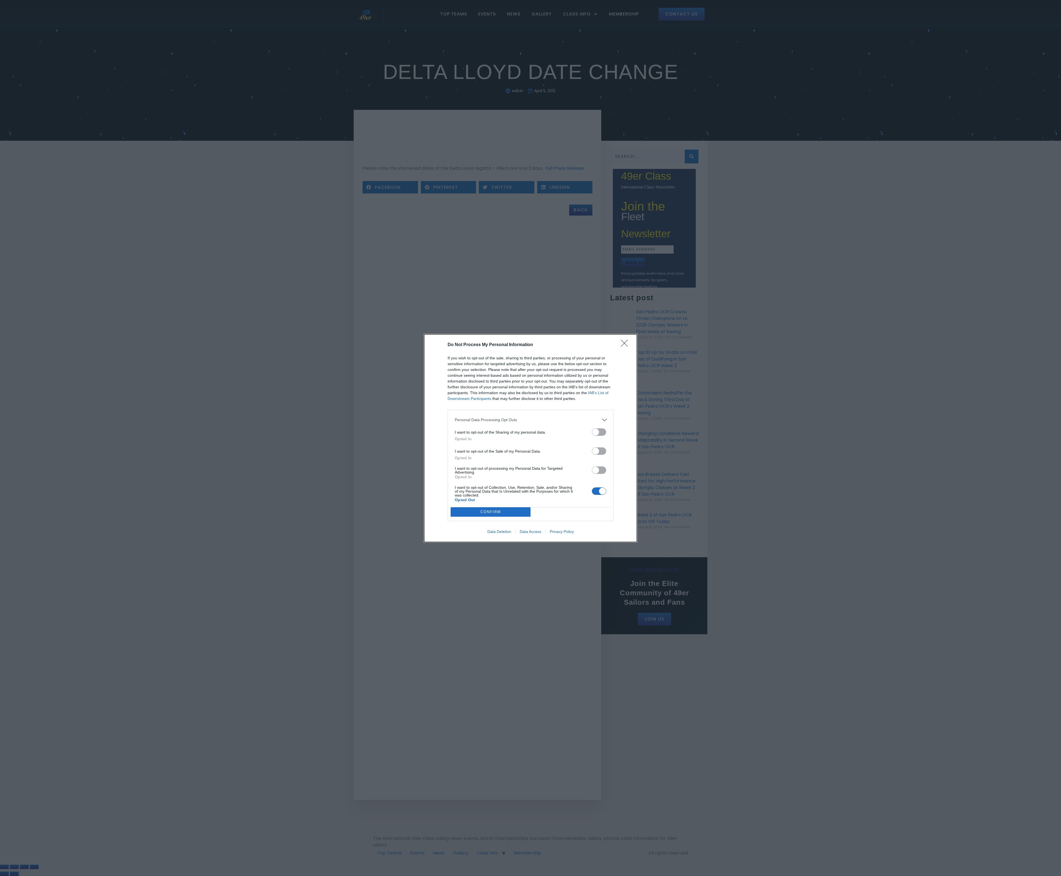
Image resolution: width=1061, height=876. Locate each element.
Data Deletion (499, 531)
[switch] (599, 432)
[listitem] (530, 420)
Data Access (530, 531)
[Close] (626, 345)
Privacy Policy (562, 531)
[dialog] (530, 438)
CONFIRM (490, 512)
